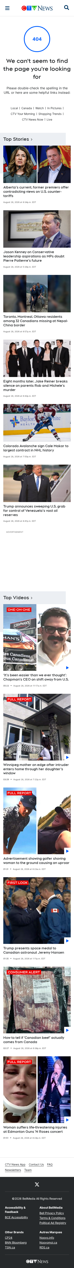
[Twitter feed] (37, 1184)
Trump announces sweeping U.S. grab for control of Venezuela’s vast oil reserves (34, 510)
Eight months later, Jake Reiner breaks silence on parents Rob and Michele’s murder (35, 385)
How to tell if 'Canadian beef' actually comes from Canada (33, 1040)
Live (49, 119)
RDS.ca (44, 1247)
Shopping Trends (49, 113)
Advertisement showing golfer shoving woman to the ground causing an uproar (36, 861)
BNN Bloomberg (16, 1242)
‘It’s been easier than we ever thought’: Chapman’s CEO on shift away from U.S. (36, 677)
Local (14, 108)
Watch (39, 108)
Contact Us (36, 1164)
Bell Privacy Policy (51, 1213)
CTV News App (15, 1164)
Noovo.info (46, 1237)
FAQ (50, 1164)
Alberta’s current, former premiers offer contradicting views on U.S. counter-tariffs (36, 191)
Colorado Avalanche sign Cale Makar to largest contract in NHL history (35, 448)
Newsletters (13, 1170)
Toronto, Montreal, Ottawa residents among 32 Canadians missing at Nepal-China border (35, 321)
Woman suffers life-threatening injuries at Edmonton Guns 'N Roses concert (35, 1129)
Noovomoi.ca (48, 1242)
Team (28, 1170)
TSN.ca (10, 1247)
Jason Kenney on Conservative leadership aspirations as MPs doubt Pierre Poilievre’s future (33, 256)
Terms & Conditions (52, 1218)
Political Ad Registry (52, 1222)
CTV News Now (32, 119)
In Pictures (54, 108)
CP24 (8, 1237)
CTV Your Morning (23, 113)
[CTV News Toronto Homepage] (37, 8)
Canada (26, 108)
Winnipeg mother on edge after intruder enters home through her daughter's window (36, 769)
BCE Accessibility (16, 1217)
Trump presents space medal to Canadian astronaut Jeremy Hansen (33, 950)
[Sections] (7, 8)
